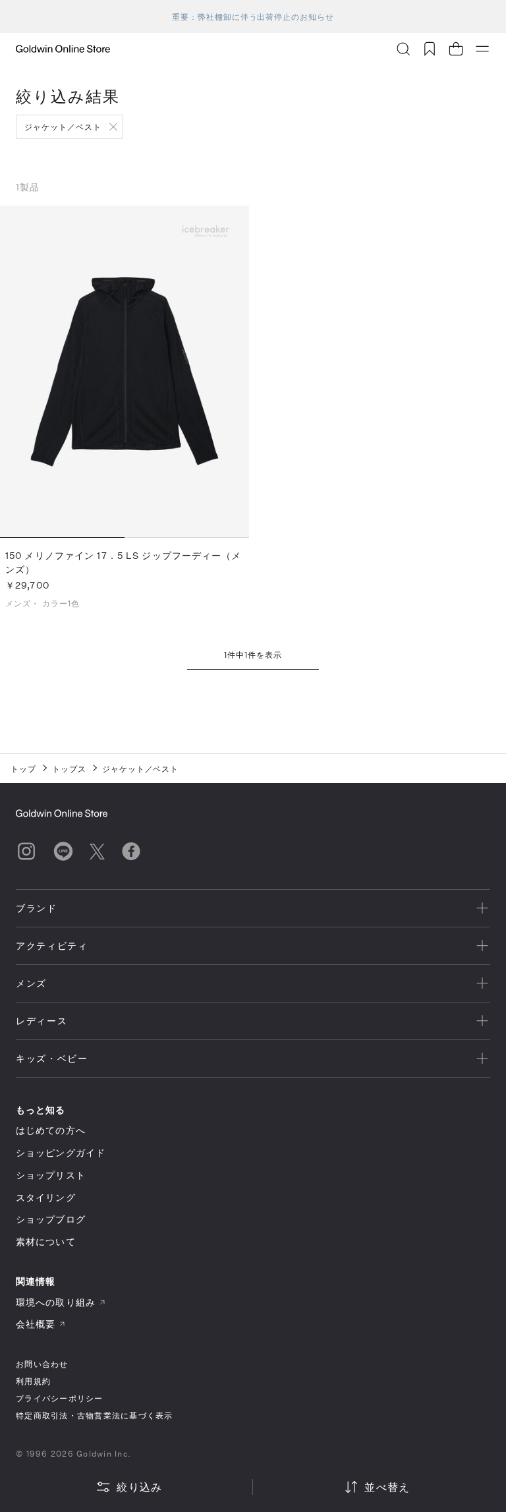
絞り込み (139, 1487)
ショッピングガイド (60, 1152)
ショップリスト (51, 1175)
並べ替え (387, 1487)
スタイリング (46, 1197)
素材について (46, 1241)
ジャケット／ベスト (62, 126)
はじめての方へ (51, 1130)
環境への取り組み (56, 1302)
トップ (23, 768)
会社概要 (35, 1324)
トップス (69, 768)
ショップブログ (51, 1219)
